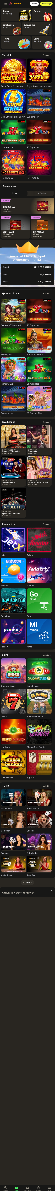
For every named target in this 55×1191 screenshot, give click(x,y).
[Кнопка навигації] (5, 3)
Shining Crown (8, 234)
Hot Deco (6, 209)
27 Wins (36, 234)
